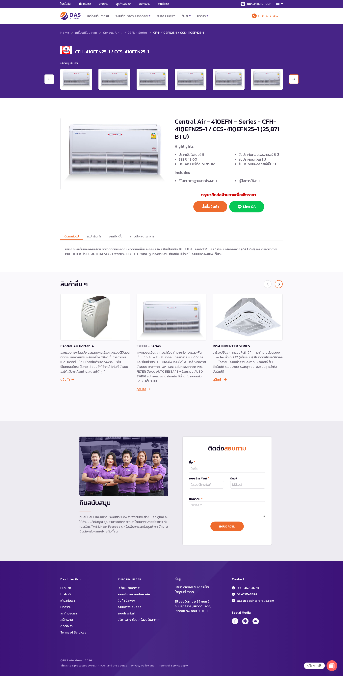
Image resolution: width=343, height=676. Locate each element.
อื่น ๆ (184, 16)
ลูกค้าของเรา (123, 4)
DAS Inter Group (70, 16)
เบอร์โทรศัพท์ (199, 478)
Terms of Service (169, 665)
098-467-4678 (269, 16)
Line (245, 621)
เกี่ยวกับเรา (84, 4)
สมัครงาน (144, 4)
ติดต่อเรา (163, 4)
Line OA (249, 206)
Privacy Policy (140, 665)
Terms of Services (73, 632)
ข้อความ (196, 499)
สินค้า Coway (166, 16)
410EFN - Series (136, 32)
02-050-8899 (247, 594)
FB (235, 621)
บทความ (103, 4)
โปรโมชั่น (65, 4)
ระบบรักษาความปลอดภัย (131, 16)
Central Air (111, 32)
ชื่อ (192, 462)
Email (255, 621)
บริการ (201, 16)
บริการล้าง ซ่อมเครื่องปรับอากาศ (139, 619)
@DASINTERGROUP (259, 4)
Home (64, 32)
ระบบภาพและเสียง (129, 607)
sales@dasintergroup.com (255, 600)
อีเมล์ (233, 478)
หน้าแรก (65, 587)
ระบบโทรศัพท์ (126, 613)
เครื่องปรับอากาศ (98, 16)
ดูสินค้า (65, 379)
